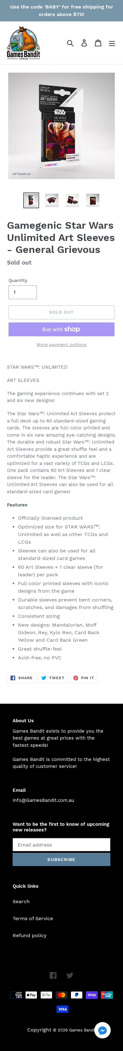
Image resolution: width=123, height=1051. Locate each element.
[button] (102, 1031)
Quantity (18, 280)
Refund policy (30, 935)
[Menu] (112, 43)
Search (21, 901)
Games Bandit (82, 1030)
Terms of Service (33, 918)
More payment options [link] (61, 344)
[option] (31, 200)
